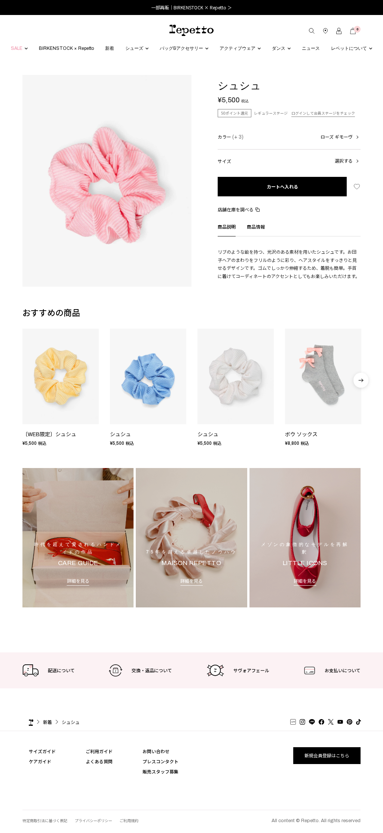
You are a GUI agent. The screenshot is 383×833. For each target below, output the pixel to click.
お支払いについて (343, 670)
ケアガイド (40, 761)
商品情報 (256, 226)
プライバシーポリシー (93, 820)
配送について (61, 670)
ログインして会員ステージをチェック (323, 113)
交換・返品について (152, 670)
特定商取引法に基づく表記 (44, 820)
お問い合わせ (156, 751)
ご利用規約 (129, 820)
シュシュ (120, 434)
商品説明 (227, 226)
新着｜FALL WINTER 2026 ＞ (191, 7)
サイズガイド (42, 751)
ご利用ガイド (99, 751)
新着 (47, 722)
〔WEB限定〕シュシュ (49, 434)
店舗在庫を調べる (236, 209)
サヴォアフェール (251, 670)
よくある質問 (99, 761)
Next (361, 392)
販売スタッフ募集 (160, 771)
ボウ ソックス (301, 434)
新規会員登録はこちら (326, 755)
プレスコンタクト (160, 761)
